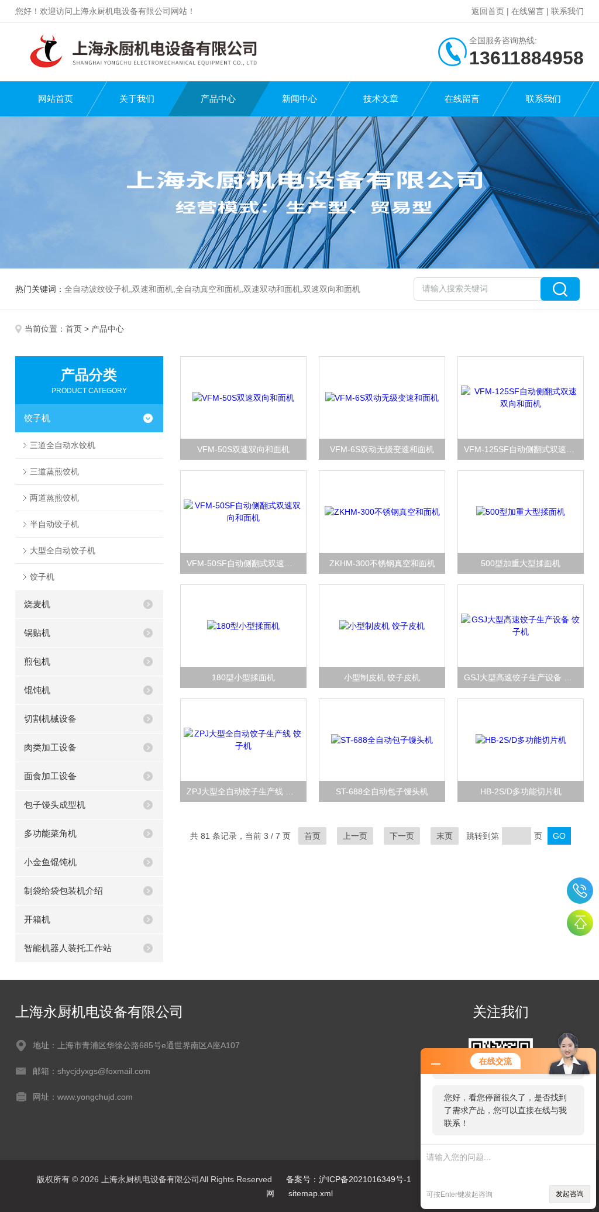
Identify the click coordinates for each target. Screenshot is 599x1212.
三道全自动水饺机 (62, 445)
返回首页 (487, 11)
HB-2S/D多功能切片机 (521, 791)
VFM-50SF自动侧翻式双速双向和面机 (247, 563)
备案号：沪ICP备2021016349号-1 (348, 1179)
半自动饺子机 (54, 524)
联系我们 (567, 11)
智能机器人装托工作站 (68, 948)
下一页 (402, 836)
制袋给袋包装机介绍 (63, 891)
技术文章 (380, 99)
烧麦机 (37, 604)
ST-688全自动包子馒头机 (382, 791)
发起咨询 (570, 1194)
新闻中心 (299, 99)
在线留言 (527, 11)
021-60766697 (580, 890)
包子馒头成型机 (54, 805)
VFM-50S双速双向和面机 (243, 449)
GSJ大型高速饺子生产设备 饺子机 (524, 677)
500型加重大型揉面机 (520, 563)
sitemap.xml (310, 1193)
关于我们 (136, 99)
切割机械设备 (50, 719)
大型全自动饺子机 (62, 550)
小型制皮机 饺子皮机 (382, 677)
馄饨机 (37, 690)
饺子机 (37, 418)
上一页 (355, 836)
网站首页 (55, 99)
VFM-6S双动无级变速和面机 (382, 449)
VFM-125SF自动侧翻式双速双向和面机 (524, 449)
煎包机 (37, 661)
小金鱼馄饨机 (50, 862)
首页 (74, 328)
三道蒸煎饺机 (54, 471)
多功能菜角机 (50, 833)
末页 (444, 836)
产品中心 (218, 99)
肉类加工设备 (50, 747)
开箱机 (37, 919)
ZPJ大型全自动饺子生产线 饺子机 (247, 791)
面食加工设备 (50, 776)
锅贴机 (37, 633)
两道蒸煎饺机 (54, 497)
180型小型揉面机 (243, 677)
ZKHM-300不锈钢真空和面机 (382, 563)
